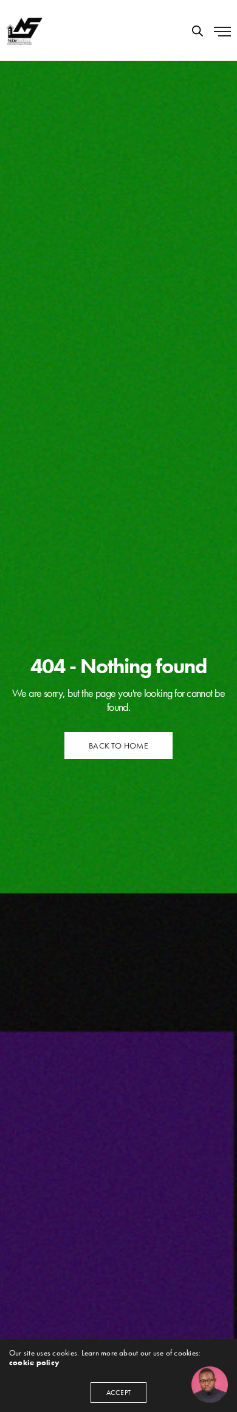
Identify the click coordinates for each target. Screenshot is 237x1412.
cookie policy (34, 1362)
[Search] (197, 31)
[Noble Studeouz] (24, 30)
